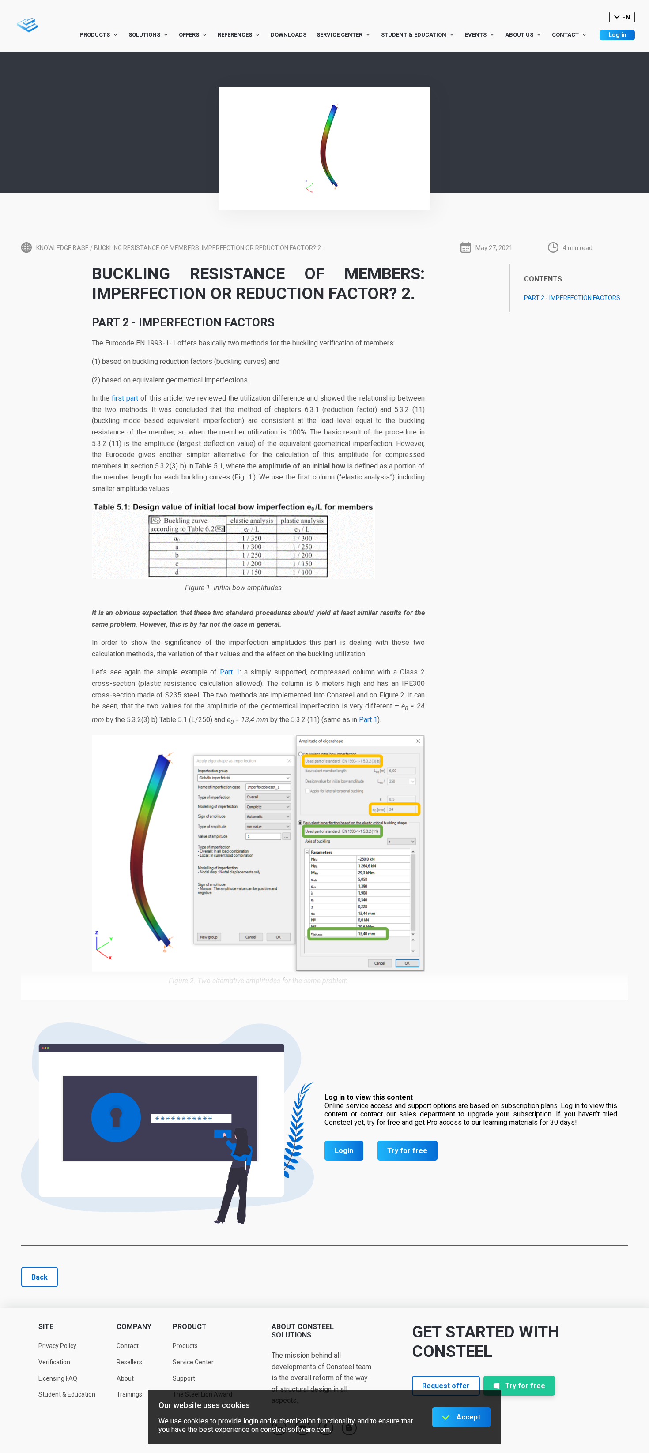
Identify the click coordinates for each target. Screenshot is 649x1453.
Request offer (446, 1386)
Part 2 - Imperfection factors (572, 297)
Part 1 (230, 672)
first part (125, 398)
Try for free (407, 1150)
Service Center (339, 34)
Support (184, 1378)
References (235, 34)
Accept (468, 1417)
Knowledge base (62, 247)
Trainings (129, 1394)
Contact (565, 34)
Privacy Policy (57, 1345)
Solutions (144, 34)
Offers (189, 34)
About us (519, 34)
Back (39, 1277)
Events (476, 34)
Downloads (288, 34)
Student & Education (413, 34)
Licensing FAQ (57, 1378)
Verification (54, 1362)
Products (94, 34)
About (125, 1378)
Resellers (129, 1362)
